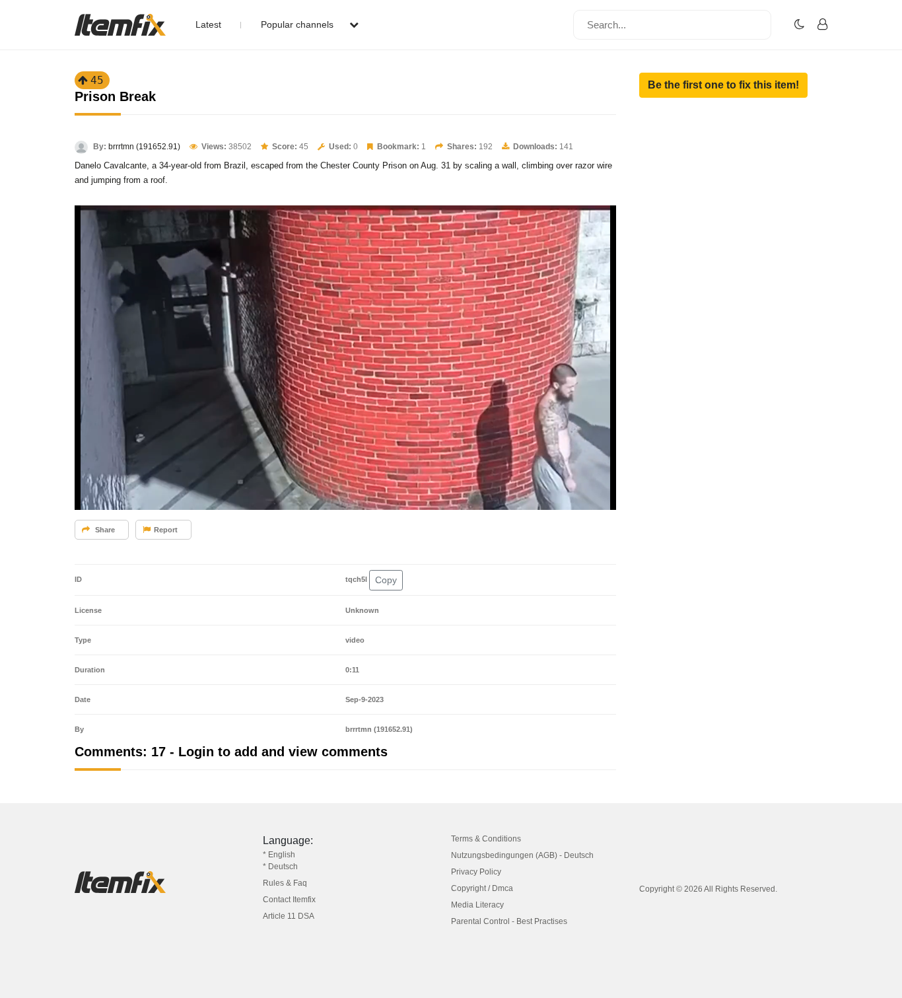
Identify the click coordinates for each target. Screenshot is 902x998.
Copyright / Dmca (482, 888)
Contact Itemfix (289, 899)
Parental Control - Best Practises (509, 921)
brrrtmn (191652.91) (144, 146)
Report (166, 530)
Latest (208, 24)
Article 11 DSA (288, 916)
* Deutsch (280, 866)
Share (104, 530)
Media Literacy (477, 904)
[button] (723, 85)
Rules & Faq (285, 883)
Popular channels (298, 24)
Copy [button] (386, 580)
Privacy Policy (476, 871)
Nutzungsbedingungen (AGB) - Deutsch (522, 855)
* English (279, 854)
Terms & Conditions (486, 838)
